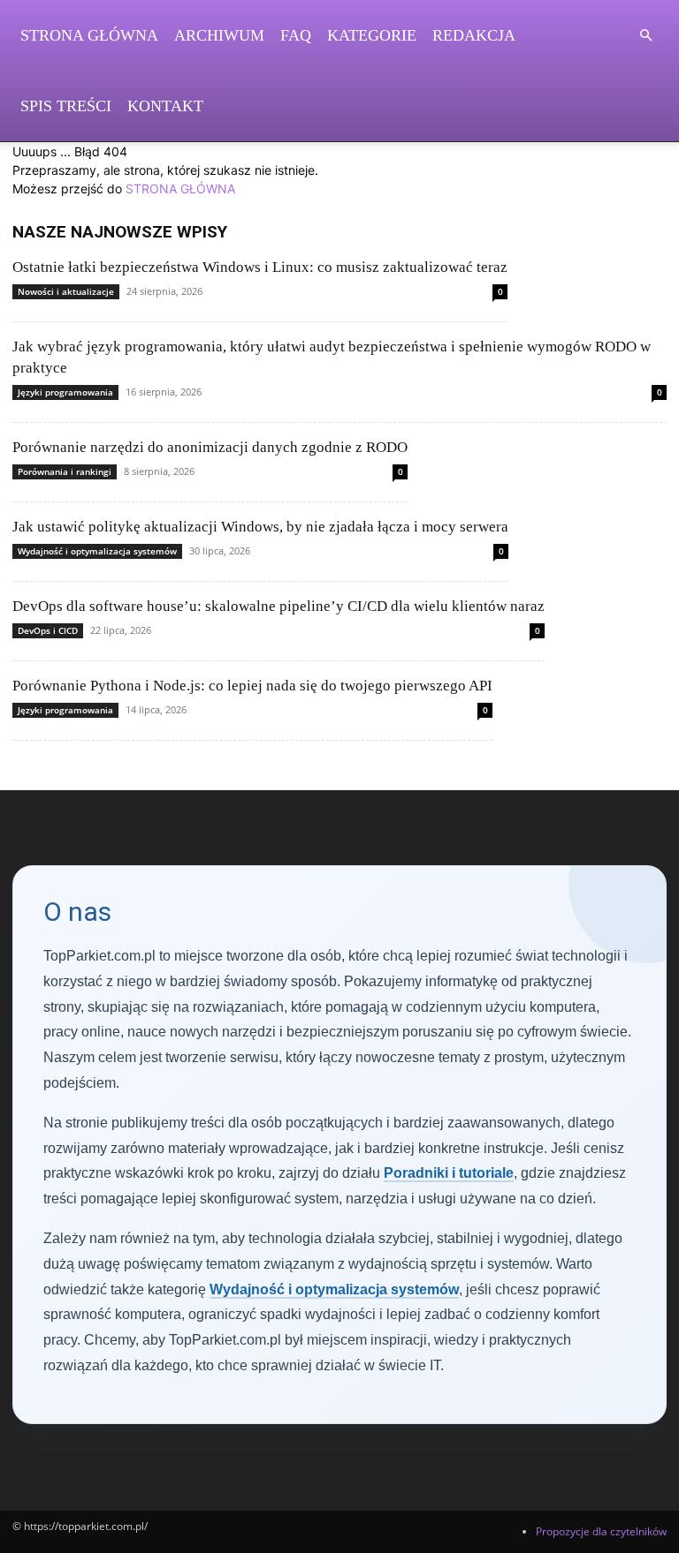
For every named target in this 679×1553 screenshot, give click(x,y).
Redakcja (473, 35)
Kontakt (165, 106)
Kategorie (371, 35)
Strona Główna (89, 35)
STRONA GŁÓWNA (180, 188)
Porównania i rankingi (64, 471)
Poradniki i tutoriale (449, 1172)
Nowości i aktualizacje (66, 291)
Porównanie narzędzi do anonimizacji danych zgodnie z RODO (210, 447)
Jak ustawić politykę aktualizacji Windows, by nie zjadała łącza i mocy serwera (260, 526)
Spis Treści (65, 106)
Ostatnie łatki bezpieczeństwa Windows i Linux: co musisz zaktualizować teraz (259, 267)
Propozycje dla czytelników (601, 1531)
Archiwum (219, 35)
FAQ (295, 35)
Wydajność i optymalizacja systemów (97, 551)
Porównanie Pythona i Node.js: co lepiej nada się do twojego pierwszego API (252, 685)
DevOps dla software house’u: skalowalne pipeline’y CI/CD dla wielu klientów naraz (278, 606)
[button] (645, 35)
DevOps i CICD (48, 630)
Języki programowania (65, 392)
